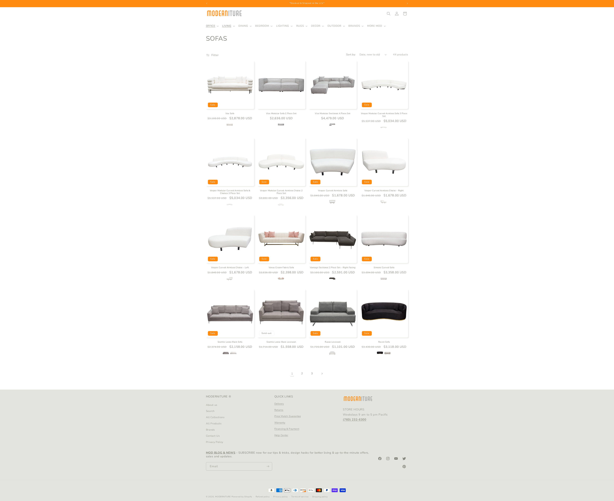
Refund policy (263, 496)
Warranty (279, 422)
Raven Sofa (384, 342)
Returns (278, 410)
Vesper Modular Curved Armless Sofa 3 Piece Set (384, 115)
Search (210, 411)
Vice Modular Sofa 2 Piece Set (281, 113)
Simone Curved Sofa (384, 267)
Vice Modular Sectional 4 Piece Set (332, 113)
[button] (212, 26)
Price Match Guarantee (287, 416)
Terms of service (299, 496)
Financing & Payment (286, 428)
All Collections (215, 417)
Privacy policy (280, 496)
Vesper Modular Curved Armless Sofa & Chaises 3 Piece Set (230, 192)
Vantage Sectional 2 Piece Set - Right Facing (332, 267)
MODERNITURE (223, 496)
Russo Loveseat (333, 342)
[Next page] (322, 373)
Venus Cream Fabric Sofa (281, 267)
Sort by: (351, 54)
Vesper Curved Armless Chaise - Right (384, 190)
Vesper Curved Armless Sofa (332, 190)
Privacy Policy (214, 442)
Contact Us (213, 436)
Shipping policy (320, 496)
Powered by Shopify (242, 496)
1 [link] (292, 374)
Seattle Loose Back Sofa (230, 342)
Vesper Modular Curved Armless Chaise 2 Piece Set (281, 192)
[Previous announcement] (206, 3)
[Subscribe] (268, 466)
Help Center (281, 435)
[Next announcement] (407, 3)
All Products (214, 423)
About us (211, 405)
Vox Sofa (229, 113)
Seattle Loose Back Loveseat (281, 342)
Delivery (279, 403)
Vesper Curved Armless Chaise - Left (230, 267)
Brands (210, 430)
